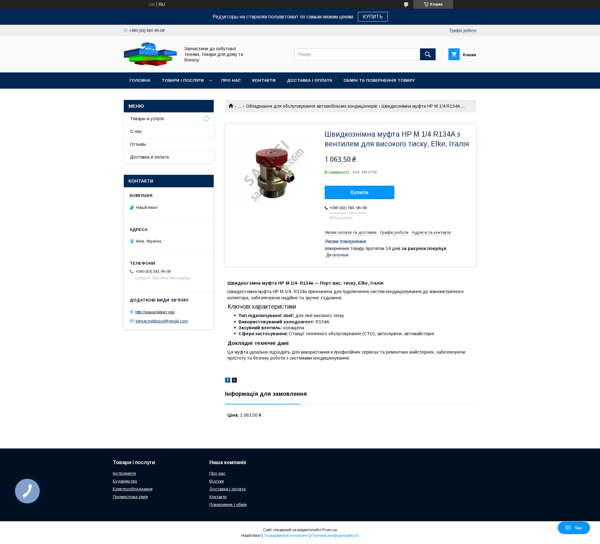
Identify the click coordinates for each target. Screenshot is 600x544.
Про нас (231, 80)
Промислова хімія (130, 496)
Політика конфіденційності (335, 535)
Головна (139, 80)
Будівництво (125, 481)
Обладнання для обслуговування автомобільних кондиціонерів (311, 106)
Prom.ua (329, 530)
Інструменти (124, 473)
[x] (234, 381)
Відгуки (216, 481)
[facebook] (227, 381)
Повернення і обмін (228, 504)
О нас (136, 131)
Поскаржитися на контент (286, 535)
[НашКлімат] (150, 64)
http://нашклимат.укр (155, 312)
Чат (578, 527)
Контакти (264, 80)
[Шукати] (428, 54)
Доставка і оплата (309, 80)
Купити (359, 192)
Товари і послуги (183, 80)
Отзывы (138, 144)
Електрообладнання (132, 489)
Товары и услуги (147, 118)
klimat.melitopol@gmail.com (162, 321)
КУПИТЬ (373, 16)
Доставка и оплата (149, 156)
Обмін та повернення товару (379, 80)
